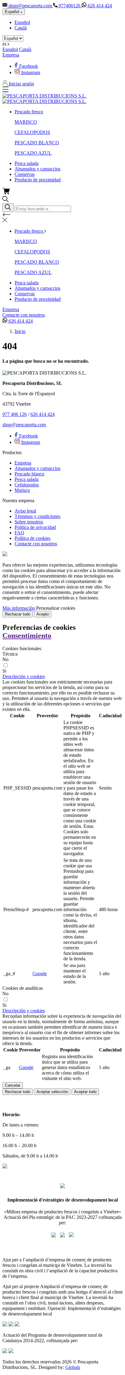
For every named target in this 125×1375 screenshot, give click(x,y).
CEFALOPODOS (32, 132)
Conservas (25, 174)
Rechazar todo (17, 614)
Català (21, 27)
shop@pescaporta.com (30, 5)
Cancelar (12, 1085)
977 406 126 (14, 414)
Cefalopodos (27, 484)
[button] (23, 676)
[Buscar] (8, 207)
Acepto (42, 614)
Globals (72, 1367)
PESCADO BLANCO (37, 142)
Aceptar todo (85, 1091)
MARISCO (26, 122)
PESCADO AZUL (33, 153)
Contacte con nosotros (23, 314)
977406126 (69, 5)
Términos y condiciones (37, 516)
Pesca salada (27, 163)
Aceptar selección (52, 1091)
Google (39, 973)
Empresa (10, 54)
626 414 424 (99, 5)
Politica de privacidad (35, 527)
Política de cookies (32, 538)
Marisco (22, 490)
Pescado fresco (29, 111)
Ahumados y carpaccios (37, 168)
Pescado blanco (29, 473)
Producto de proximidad (38, 179)
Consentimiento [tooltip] (26, 635)
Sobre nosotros (29, 521)
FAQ (19, 532)
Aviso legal (25, 510)
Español (22, 22)
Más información (18, 608)
